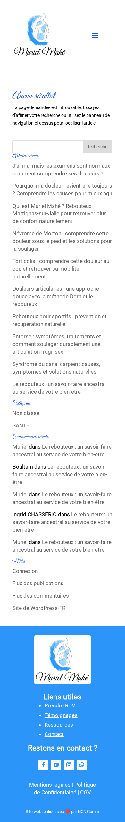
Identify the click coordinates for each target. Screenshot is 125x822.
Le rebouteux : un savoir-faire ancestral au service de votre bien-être (59, 388)
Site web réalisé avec (45, 811)
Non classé (26, 413)
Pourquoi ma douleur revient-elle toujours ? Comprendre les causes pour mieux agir (63, 189)
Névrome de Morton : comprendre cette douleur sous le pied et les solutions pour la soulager (62, 241)
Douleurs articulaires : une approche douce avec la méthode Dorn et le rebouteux (56, 296)
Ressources (59, 725)
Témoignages (61, 715)
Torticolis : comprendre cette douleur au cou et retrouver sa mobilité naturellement (61, 269)
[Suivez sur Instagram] (69, 765)
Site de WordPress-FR (39, 608)
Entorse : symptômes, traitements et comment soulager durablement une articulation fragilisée (57, 344)
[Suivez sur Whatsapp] (82, 765)
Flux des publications (38, 583)
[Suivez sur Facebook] (43, 765)
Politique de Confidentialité (65, 788)
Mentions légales (50, 784)
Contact (54, 734)
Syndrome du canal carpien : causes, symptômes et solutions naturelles (56, 368)
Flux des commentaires (41, 596)
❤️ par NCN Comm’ (82, 811)
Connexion (25, 571)
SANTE (21, 425)
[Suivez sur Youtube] (56, 765)
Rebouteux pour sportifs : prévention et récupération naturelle (60, 320)
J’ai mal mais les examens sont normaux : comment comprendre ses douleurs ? (63, 170)
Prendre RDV (60, 705)
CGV (85, 792)
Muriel (20, 447)
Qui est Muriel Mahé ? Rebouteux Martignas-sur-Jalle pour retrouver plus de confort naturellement (60, 214)
